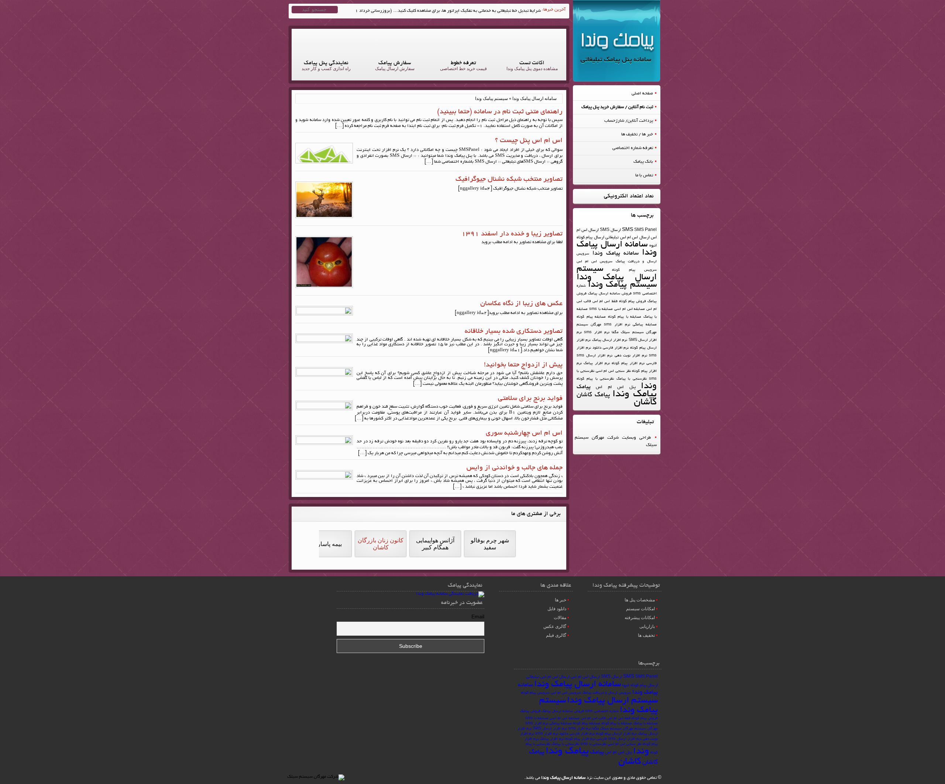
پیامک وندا (634, 394)
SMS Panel (645, 230)
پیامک (584, 387)
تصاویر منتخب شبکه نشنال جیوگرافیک (509, 179)
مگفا (615, 333)
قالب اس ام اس (593, 718)
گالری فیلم (556, 635)
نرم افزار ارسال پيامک (610, 340)
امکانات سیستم (640, 608)
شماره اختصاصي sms (602, 711)
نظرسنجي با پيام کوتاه (595, 379)
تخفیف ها (646, 635)
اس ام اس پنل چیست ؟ (529, 141)
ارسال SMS (610, 230)
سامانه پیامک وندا (615, 254)
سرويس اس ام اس (594, 262)
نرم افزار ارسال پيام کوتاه (616, 734)
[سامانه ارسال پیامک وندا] (616, 80)
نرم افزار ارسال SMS (550, 729)
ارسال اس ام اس (585, 677)
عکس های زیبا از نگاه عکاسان (521, 304)
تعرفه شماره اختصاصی (632, 148)
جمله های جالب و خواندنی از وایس (515, 468)
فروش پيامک (530, 711)
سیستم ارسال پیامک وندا (617, 273)
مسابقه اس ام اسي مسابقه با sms (617, 309)
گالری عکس (554, 626)
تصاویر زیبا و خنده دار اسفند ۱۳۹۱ (512, 234)
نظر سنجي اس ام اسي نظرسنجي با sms (611, 744)
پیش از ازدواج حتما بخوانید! (523, 365)
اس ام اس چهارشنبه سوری (524, 433)
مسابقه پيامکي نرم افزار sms (630, 325)
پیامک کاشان (593, 395)
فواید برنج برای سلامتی (530, 399)
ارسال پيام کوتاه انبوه (640, 685)
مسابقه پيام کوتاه (591, 317)
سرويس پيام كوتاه (634, 270)
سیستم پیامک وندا (622, 285)
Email (477, 617)
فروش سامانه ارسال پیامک (610, 294)
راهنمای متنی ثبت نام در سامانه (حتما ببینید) (500, 112)
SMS (627, 230)
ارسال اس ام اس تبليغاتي (627, 237)
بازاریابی (647, 626)
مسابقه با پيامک (645, 724)
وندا (649, 386)
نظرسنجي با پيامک (631, 379)
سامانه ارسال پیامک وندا (617, 249)
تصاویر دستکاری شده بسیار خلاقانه (514, 331)
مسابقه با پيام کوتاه (625, 317)
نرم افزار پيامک (597, 364)
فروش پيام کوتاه (632, 302)
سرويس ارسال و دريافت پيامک (606, 693)
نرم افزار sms (596, 333)
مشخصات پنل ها (640, 599)
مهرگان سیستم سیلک (639, 333)
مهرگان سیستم (589, 325)
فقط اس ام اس (604, 302)
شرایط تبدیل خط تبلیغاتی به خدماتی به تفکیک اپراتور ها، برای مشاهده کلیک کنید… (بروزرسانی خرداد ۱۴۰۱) (442, 10)
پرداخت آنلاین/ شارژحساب (628, 120)
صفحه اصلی (642, 93)
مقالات (560, 617)
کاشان (645, 403)
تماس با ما (644, 175)
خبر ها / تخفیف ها (637, 134)
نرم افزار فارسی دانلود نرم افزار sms (565, 734)
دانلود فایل (556, 608)
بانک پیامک (643, 161)
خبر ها (560, 599)
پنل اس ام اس (615, 387)
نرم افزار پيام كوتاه (628, 364)
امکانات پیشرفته (640, 617)
